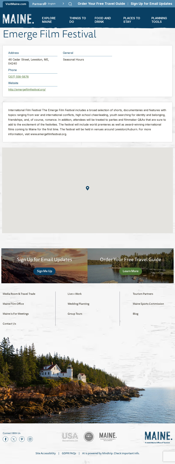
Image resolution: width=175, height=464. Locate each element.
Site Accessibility (46, 453)
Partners (38, 4)
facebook (5, 439)
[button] (87, 188)
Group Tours (75, 313)
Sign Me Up (44, 271)
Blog (135, 313)
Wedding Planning (78, 303)
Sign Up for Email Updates (151, 4)
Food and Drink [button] (103, 19)
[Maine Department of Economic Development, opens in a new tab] (108, 437)
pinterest (22, 439)
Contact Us (9, 323)
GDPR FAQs (69, 453)
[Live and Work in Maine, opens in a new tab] (89, 437)
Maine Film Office (13, 303)
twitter (13, 439)
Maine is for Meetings (16, 313)
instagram (30, 439)
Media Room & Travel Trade (19, 294)
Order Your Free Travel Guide (101, 4)
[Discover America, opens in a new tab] (69, 436)
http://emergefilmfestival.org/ (27, 89)
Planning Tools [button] (159, 19)
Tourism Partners (143, 294)
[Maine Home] (18, 18)
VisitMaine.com (15, 4)
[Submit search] (70, 4)
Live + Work (75, 294)
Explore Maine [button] (49, 19)
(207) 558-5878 (18, 76)
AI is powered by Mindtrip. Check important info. (111, 453)
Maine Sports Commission (148, 303)
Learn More (131, 271)
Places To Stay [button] (131, 19)
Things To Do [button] (77, 19)
